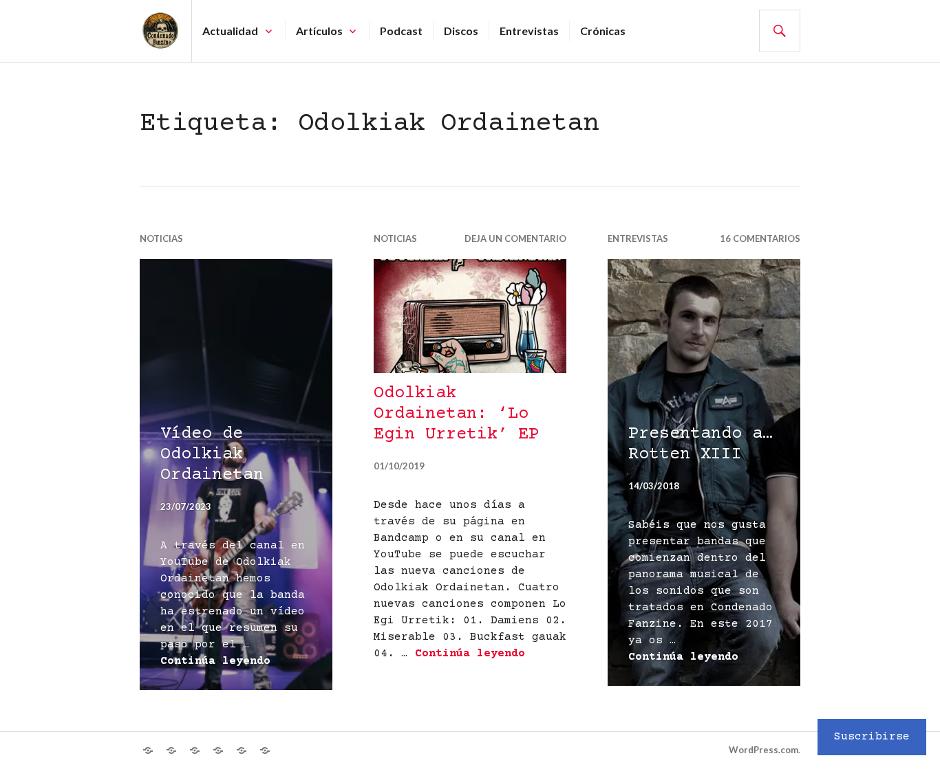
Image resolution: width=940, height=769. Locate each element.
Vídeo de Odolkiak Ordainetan (212, 454)
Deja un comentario (515, 238)
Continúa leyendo (215, 661)
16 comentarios (760, 238)
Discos (461, 30)
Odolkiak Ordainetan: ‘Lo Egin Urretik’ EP (456, 414)
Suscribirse (872, 737)
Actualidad (230, 30)
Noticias (161, 238)
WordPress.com (763, 749)
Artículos (319, 30)
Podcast (401, 30)
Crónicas (603, 30)
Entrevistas (529, 30)
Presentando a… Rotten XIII (700, 444)
